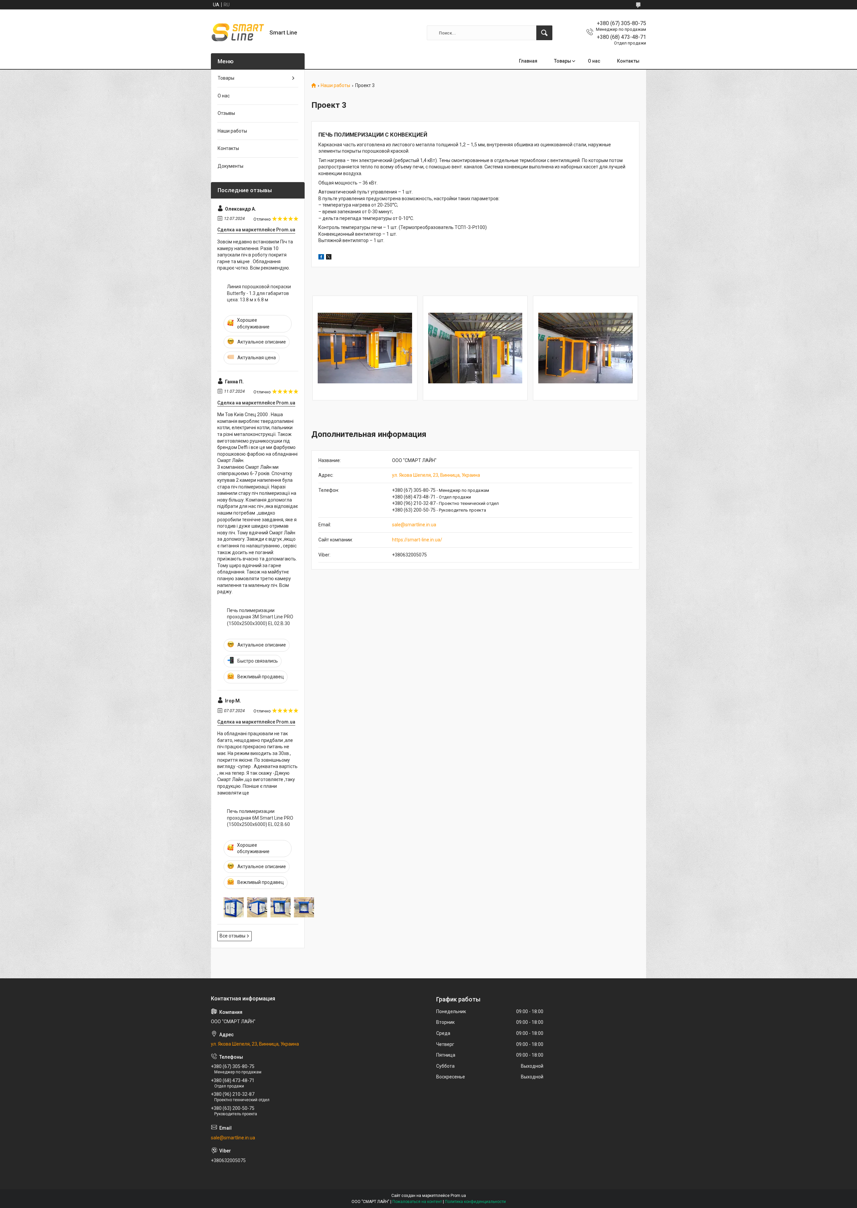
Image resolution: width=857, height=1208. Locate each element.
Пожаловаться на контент (417, 1201)
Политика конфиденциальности (475, 1201)
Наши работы (335, 85)
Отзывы (226, 113)
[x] (328, 257)
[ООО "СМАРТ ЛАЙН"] (237, 32)
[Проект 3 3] (585, 348)
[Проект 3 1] (365, 348)
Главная (528, 61)
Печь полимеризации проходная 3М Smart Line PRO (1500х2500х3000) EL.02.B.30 (260, 617)
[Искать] (544, 32)
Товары (562, 61)
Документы (230, 166)
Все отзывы (232, 935)
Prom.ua (458, 1195)
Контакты (628, 61)
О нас (594, 61)
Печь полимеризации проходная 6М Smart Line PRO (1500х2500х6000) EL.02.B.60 (260, 818)
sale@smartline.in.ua (414, 524)
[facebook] (321, 257)
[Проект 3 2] (475, 348)
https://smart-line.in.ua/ (417, 539)
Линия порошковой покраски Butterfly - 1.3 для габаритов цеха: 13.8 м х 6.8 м (259, 293)
